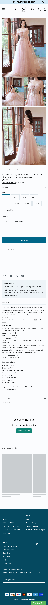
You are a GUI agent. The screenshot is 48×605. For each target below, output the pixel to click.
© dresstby (15, 600)
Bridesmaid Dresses (15, 170)
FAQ (4, 537)
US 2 (6, 197)
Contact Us (7, 563)
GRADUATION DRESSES (11, 526)
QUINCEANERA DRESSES (11, 530)
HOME (5, 519)
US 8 (33, 197)
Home (4, 170)
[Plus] (21, 230)
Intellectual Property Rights (35, 530)
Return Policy (6, 403)
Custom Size (9, 210)
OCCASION (6, 533)
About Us (29, 519)
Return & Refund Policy (11, 546)
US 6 (24, 197)
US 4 (15, 197)
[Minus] (6, 230)
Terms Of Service (32, 526)
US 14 (27, 204)
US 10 (7, 204)
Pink (6, 221)
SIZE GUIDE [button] (5, 187)
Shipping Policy (8, 550)
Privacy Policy (31, 523)
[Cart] (45, 9)
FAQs (5, 560)
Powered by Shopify (28, 600)
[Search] (39, 9)
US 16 (37, 204)
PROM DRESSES (8, 523)
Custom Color (18, 221)
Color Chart (6, 398)
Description (6, 302)
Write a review (24, 430)
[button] (4, 9)
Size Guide (6, 556)
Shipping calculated (9, 182)
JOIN (40, 580)
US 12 (17, 204)
